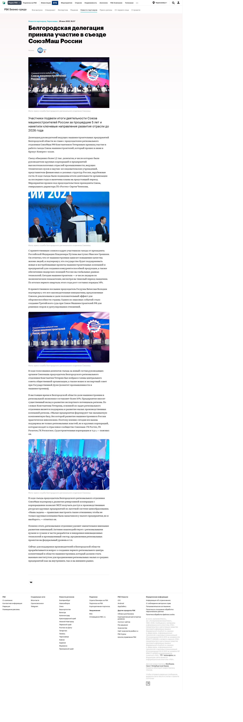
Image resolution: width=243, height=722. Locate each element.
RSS (90, 613)
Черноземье (52, 21)
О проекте (135, 9)
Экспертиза (63, 9)
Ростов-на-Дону (65, 627)
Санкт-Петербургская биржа (157, 665)
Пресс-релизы (106, 9)
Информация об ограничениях (158, 600)
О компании (7, 600)
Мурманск (63, 645)
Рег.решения (123, 624)
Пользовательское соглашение (158, 606)
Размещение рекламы (11, 609)
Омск (61, 606)
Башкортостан (65, 609)
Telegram (34, 606)
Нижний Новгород (66, 621)
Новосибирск (64, 603)
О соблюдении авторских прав (158, 603)
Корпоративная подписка (99, 606)
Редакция (6, 606)
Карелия (62, 642)
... (137, 2)
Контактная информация (12, 603)
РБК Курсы (122, 634)
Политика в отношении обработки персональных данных (160, 610)
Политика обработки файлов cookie (160, 614)
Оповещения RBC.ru (97, 616)
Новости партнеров (88, 9)
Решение (74, 9)
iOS (119, 600)
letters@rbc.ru (169, 655)
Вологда (62, 612)
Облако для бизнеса (126, 613)
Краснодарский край (67, 618)
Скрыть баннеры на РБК (98, 600)
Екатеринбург (64, 600)
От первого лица (122, 9)
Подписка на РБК (96, 603)
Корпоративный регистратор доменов (129, 617)
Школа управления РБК (127, 637)
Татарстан (63, 630)
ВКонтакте (35, 600)
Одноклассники (37, 603)
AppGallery (122, 606)
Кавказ (62, 639)
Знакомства (122, 627)
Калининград (64, 615)
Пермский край (65, 624)
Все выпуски (37, 9)
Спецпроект (50, 9)
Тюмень (62, 633)
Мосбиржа (170, 663)
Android (121, 603)
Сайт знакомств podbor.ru (128, 630)
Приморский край (66, 648)
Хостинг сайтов (124, 621)
